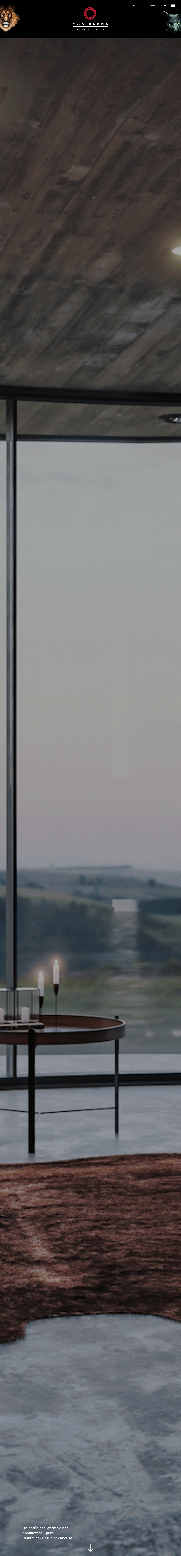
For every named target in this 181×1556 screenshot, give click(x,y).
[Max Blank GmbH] (90, 19)
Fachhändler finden (155, 5)
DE (134, 5)
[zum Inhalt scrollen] (90, 1548)
